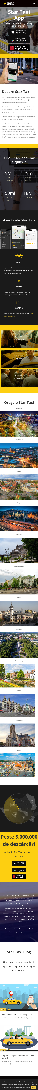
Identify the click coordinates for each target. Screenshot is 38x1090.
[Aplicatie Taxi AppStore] (19, 861)
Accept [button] (33, 1087)
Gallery (22, 997)
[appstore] (19, 32)
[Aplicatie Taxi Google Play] (19, 868)
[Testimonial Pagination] (16, 932)
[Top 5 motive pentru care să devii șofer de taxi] (19, 1038)
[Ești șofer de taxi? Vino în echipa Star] (19, 997)
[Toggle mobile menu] (34, 4)
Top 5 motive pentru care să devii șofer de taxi (15, 1038)
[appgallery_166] (19, 875)
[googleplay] (19, 39)
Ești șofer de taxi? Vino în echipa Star (15, 997)
